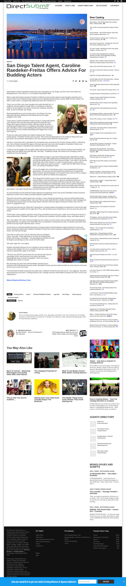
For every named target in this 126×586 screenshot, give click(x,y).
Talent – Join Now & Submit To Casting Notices (103, 362)
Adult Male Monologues (100, 546)
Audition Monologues (99, 548)
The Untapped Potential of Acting (45, 372)
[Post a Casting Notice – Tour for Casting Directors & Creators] (104, 387)
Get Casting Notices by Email (31, 1)
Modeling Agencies (102, 445)
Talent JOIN (7, 1)
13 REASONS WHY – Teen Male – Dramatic (104, 474)
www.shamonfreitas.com (19, 280)
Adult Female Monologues (100, 489)
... (100, 373)
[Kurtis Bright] (11, 316)
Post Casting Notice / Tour (73, 535)
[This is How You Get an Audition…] (19, 387)
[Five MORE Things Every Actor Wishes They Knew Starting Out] (74, 387)
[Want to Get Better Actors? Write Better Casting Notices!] (74, 360)
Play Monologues (98, 544)
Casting (58, 5)
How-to (95, 539)
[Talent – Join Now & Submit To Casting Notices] (104, 349)
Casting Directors (102, 430)
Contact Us (67, 1)
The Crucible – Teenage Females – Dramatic (104, 492)
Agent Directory (85, 5)
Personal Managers (102, 423)
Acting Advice (18, 294)
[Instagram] (121, 1)
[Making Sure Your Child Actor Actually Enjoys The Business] (46, 387)
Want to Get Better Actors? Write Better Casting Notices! (74, 372)
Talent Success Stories (49, 1)
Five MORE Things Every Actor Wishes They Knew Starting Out (72, 399)
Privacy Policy (18, 551)
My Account (101, 5)
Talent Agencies (101, 438)
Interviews (96, 541)
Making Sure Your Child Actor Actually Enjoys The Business (46, 399)
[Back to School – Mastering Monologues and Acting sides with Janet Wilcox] (19, 360)
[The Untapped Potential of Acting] (46, 360)
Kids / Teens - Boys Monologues (102, 471)
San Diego (65, 294)
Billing (37, 553)
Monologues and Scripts (100, 537)
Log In (67, 543)
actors (28, 294)
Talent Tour (16, 1)
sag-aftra (57, 294)
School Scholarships (71, 541)
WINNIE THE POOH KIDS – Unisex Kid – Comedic (104, 510)
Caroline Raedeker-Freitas (42, 294)
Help (37, 555)
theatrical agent (13, 297)
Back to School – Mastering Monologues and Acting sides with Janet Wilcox (18, 372)
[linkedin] (118, 1)
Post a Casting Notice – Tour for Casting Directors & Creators (103, 400)
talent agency (76, 294)
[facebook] (114, 1)
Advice (60, 1)
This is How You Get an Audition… (16, 399)
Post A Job (70, 5)
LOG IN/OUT (114, 5)
